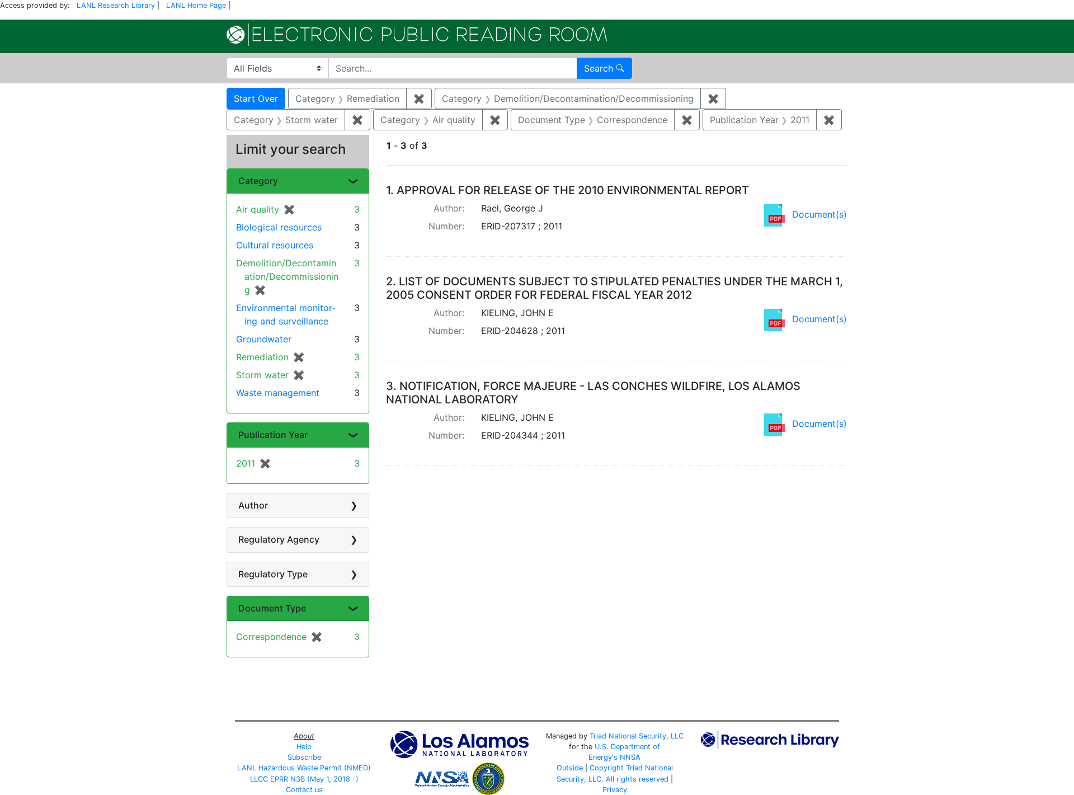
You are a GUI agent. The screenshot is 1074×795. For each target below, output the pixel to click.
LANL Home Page (196, 5)
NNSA (630, 757)
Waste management (277, 392)
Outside (570, 768)
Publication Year (273, 434)
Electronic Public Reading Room (417, 35)
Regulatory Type (273, 574)
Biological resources (279, 227)
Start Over (256, 98)
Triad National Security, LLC (637, 736)
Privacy (614, 789)
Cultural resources (274, 245)
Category (258, 180)
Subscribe (304, 757)
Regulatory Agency (278, 539)
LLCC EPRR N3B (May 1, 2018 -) (304, 779)
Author (253, 505)
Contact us (304, 789)
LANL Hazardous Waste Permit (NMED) (304, 768)
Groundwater (263, 339)
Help (304, 746)
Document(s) (819, 214)
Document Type (272, 608)
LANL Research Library (116, 5)
